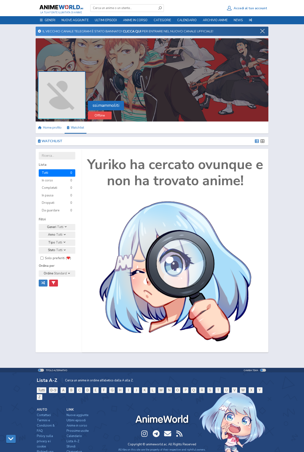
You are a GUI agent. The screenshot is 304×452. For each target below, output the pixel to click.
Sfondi (71, 446)
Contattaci (44, 415)
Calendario (187, 20)
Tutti (41, 390)
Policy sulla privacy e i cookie (45, 441)
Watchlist (76, 127)
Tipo (55, 242)
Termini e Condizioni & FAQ (46, 425)
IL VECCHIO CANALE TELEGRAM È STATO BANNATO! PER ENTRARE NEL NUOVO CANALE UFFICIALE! (127, 31)
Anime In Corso (135, 20)
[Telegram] (156, 433)
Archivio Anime (215, 20)
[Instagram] (144, 433)
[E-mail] (167, 433)
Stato (55, 250)
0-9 (53, 390)
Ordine (55, 273)
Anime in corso (76, 425)
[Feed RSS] (179, 433)
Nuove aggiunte (75, 20)
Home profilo (52, 127)
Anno (55, 235)
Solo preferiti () (58, 258)
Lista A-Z (72, 441)
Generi (55, 227)
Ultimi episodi (106, 20)
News (238, 20)
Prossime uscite (77, 431)
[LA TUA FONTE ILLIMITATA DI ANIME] (61, 7)
